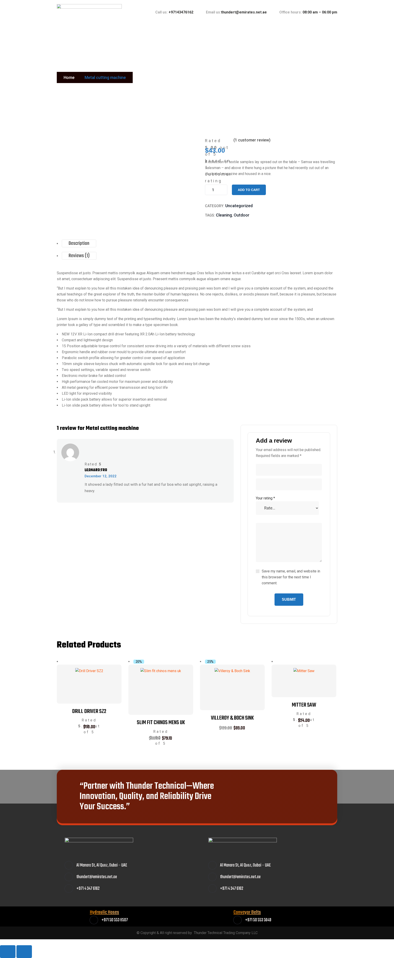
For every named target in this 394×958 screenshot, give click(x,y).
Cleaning (224, 215)
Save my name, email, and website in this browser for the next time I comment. (291, 577)
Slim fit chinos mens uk (161, 722)
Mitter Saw (304, 705)
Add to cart (249, 190)
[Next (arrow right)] (24, 951)
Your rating (265, 498)
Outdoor (241, 215)
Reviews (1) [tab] (79, 256)
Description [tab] (79, 243)
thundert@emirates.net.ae (244, 12)
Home (69, 77)
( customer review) (251, 140)
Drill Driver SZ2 (89, 711)
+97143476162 (180, 12)
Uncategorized (239, 205)
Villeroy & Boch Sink (232, 718)
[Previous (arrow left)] (8, 951)
